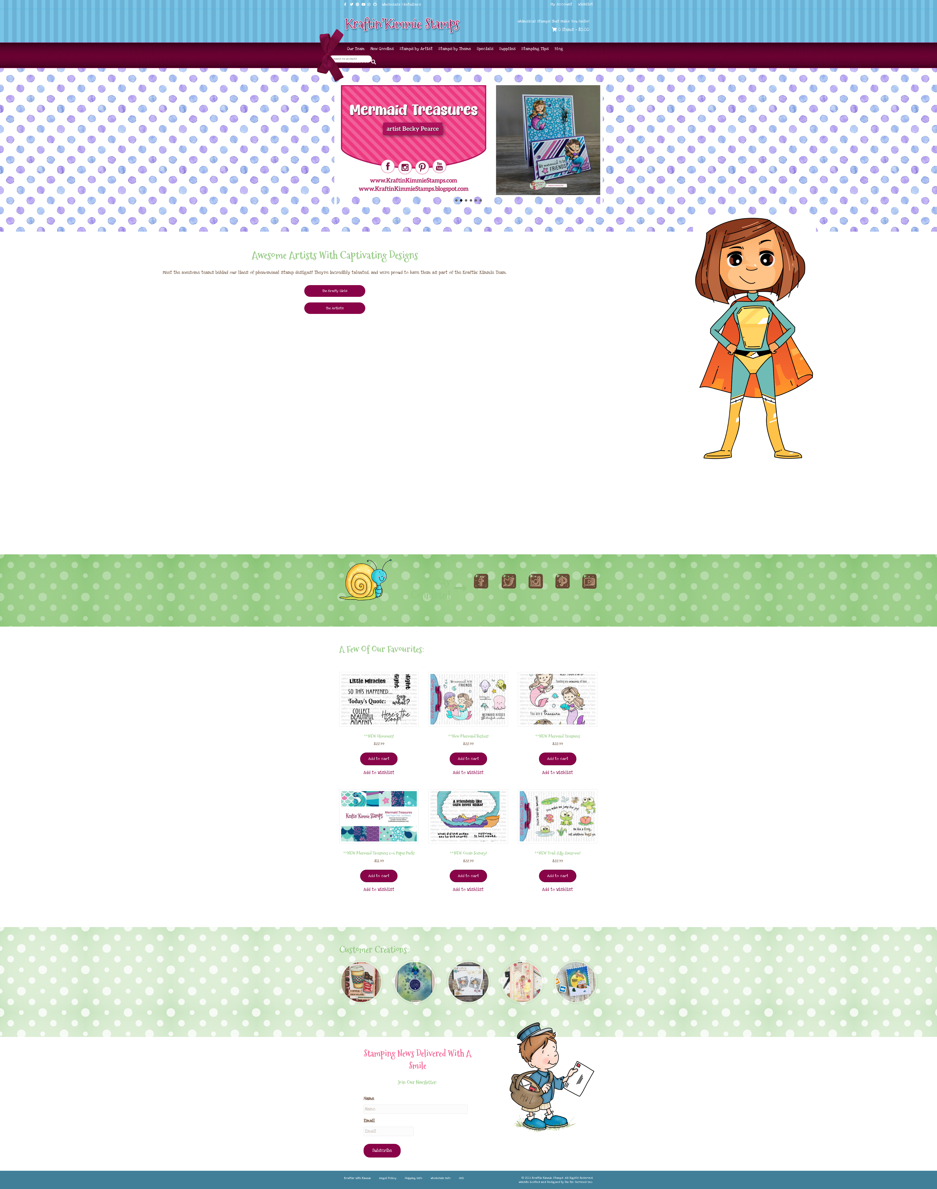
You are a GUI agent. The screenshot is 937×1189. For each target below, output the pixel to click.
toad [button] (471, 200)
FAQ (461, 1178)
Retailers (412, 4)
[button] (379, 773)
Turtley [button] (466, 200)
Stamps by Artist (416, 49)
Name (369, 1098)
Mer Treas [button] (461, 200)
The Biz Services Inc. (579, 1182)
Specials (485, 49)
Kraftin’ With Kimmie (357, 1178)
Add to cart (378, 758)
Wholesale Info (441, 1178)
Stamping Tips (535, 49)
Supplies (507, 49)
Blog (559, 49)
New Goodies (382, 49)
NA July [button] (456, 200)
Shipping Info (413, 1178)
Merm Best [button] (476, 200)
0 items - (573, 29)
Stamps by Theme (454, 49)
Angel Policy (387, 1178)
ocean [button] (480, 200)
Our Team (356, 49)
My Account (561, 4)
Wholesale (391, 4)
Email (369, 1121)
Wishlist (585, 4)
